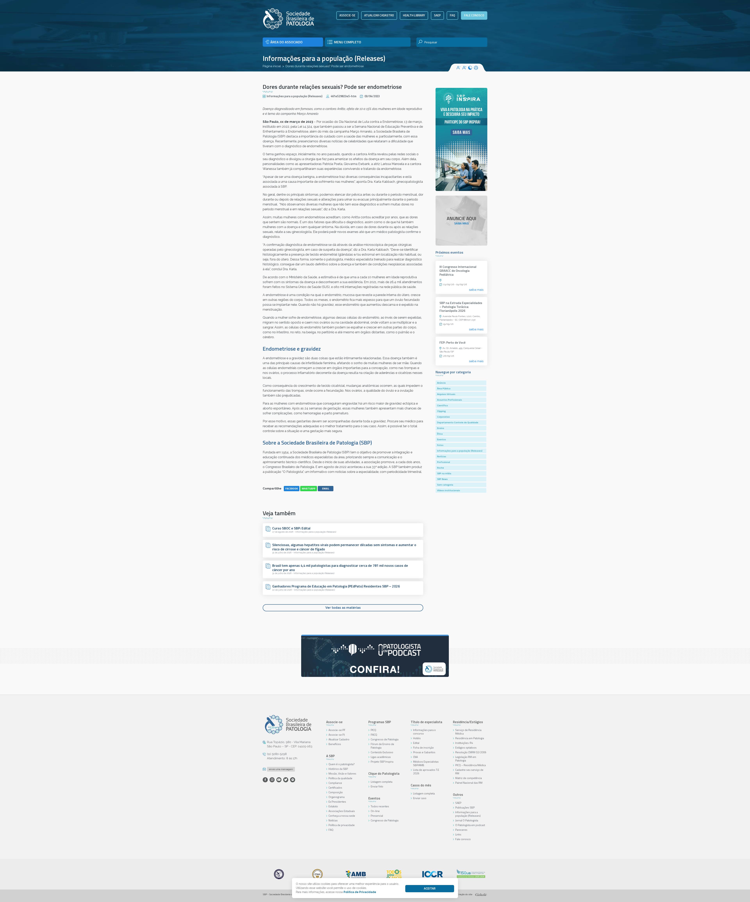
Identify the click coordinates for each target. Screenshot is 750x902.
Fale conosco (474, 15)
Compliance (335, 783)
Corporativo (443, 417)
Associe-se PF (337, 730)
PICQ (373, 730)
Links (458, 834)
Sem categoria (445, 485)
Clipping (441, 411)
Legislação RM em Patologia (465, 758)
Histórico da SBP (338, 769)
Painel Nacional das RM (468, 783)
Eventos (441, 439)
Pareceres (461, 830)
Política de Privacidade (360, 892)
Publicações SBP (465, 807)
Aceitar (430, 888)
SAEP (437, 15)
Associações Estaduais (342, 811)
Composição (336, 792)
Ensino (440, 428)
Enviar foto (377, 786)
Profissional (443, 462)
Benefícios (335, 744)
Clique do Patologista (383, 773)
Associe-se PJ (337, 735)
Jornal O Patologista (466, 820)
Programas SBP (379, 722)
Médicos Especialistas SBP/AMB (426, 763)
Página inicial (272, 66)
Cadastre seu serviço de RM (469, 771)
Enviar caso (419, 798)
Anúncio (441, 383)
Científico (442, 405)
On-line (375, 811)
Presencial (377, 816)
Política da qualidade (340, 778)
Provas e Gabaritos (424, 752)
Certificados (335, 787)
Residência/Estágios (468, 722)
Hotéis (417, 738)
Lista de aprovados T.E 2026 (426, 771)
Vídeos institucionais (448, 490)
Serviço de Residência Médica (468, 731)
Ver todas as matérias (343, 608)
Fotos (440, 445)
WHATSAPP (308, 488)
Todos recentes (380, 806)
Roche (440, 468)
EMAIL (325, 488)
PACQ (374, 735)
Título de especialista (426, 722)
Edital (416, 743)
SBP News (442, 479)
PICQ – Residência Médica (470, 765)
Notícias (441, 456)
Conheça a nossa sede (342, 816)
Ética (440, 434)
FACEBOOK (291, 488)
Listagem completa (381, 782)
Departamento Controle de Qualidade (457, 422)
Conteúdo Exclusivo (382, 752)
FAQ (452, 15)
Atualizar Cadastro (339, 739)
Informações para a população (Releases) (324, 58)
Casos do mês (421, 785)
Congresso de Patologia (384, 739)
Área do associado (286, 42)
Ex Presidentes (337, 802)
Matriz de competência (468, 778)
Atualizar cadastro (379, 15)
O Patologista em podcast (470, 825)
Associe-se (347, 15)
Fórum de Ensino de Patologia (382, 746)
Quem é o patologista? (342, 764)
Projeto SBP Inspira (382, 761)
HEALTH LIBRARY (414, 15)
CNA (415, 757)
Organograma (337, 797)
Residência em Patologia (469, 738)
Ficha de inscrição (423, 747)
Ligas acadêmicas (381, 757)
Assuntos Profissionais (449, 400)
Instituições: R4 (464, 743)
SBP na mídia (444, 473)
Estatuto (333, 806)
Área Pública (443, 388)
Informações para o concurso (424, 731)
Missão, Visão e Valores (342, 773)
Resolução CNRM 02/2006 (470, 752)
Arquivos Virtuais (446, 394)
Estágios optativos (466, 747)
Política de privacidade (342, 825)
